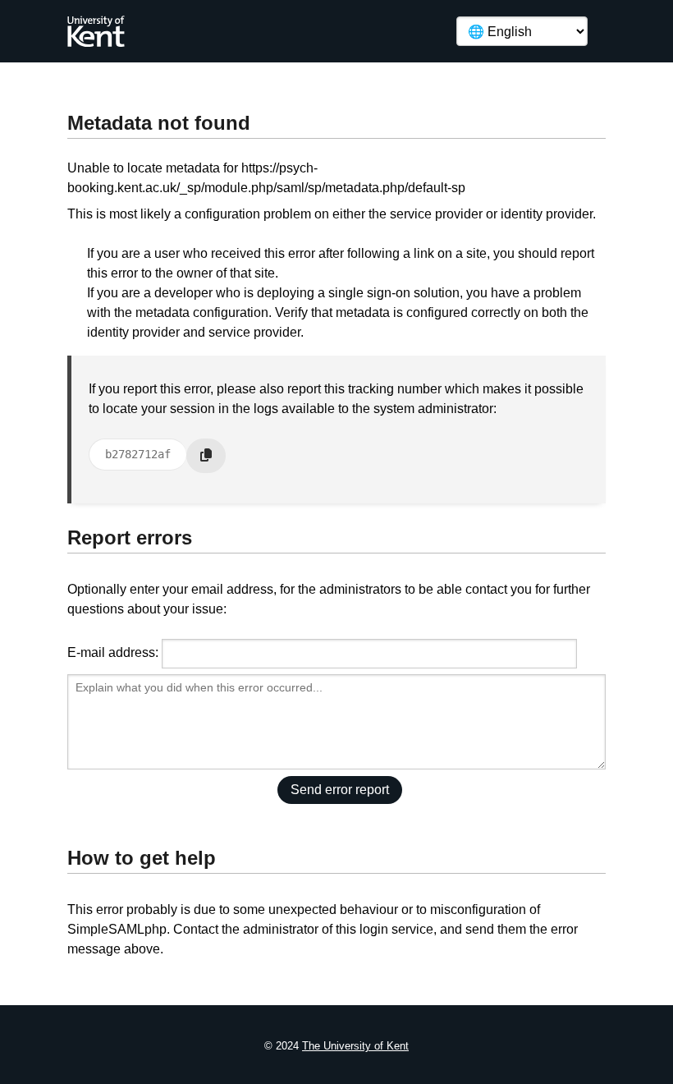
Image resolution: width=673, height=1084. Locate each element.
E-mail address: (112, 652)
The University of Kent (355, 1046)
